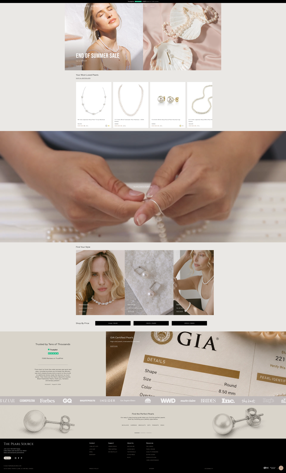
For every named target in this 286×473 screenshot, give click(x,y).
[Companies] (143, 400)
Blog (129, 457)
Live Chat (92, 449)
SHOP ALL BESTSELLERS (83, 78)
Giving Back (131, 449)
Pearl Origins (150, 449)
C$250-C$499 (151, 323)
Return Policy (112, 452)
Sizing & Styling (151, 457)
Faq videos (149, 446)
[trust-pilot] (273, 468)
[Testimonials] (52, 349)
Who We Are (131, 446)
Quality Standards (152, 452)
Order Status (112, 446)
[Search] (199, 6)
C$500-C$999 (189, 323)
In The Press (131, 454)
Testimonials (131, 452)
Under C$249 (113, 323)
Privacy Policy (94, 468)
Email (91, 452)
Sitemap (151, 468)
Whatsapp (92, 454)
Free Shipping (112, 449)
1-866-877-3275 (93, 446)
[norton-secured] (266, 468)
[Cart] (209, 6)
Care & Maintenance (152, 460)
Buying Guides (150, 454)
